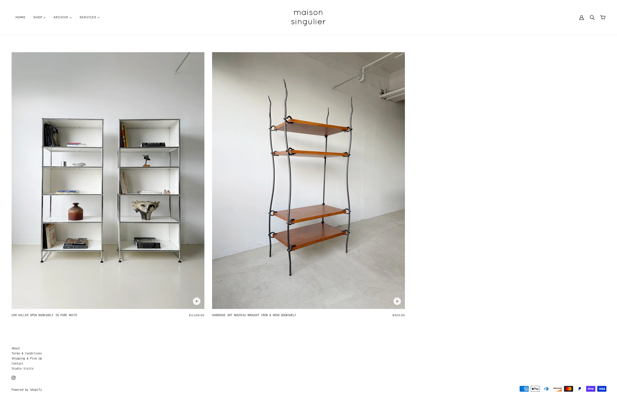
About (16, 348)
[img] (13, 377)
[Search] (592, 17)
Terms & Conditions (27, 353)
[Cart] (603, 17)
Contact (17, 363)
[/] (308, 17)
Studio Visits (23, 368)
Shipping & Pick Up (27, 358)
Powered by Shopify (27, 389)
